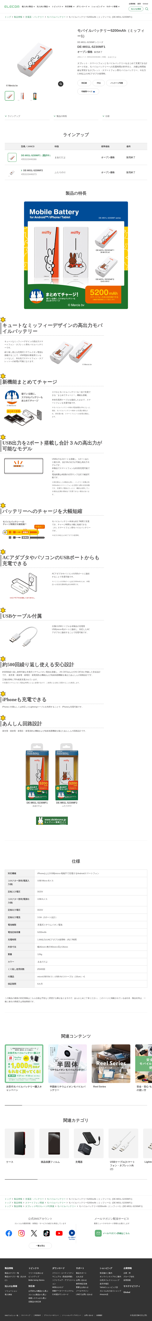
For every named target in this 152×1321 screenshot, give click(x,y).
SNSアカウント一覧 (11, 1315)
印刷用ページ (86, 91)
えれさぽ (79, 1277)
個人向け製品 (27, 6)
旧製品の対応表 (34, 1302)
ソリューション (11, 1291)
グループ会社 (129, 1277)
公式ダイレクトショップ (109, 1280)
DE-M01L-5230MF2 (33, 170)
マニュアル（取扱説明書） (63, 1277)
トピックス (56, 6)
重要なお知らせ (82, 1287)
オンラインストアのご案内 (110, 1277)
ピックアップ (33, 1277)
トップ (8, 17)
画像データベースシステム (63, 1291)
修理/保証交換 (81, 1284)
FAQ (98, 83)
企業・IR (127, 1273)
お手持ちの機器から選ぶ (38, 1291)
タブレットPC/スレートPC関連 (39, 1206)
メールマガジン (82, 1291)
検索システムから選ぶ (37, 1298)
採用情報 (127, 1280)
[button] (33, 1268)
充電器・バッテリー (34, 17)
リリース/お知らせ (35, 1273)
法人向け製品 (42, 6)
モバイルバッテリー (56, 17)
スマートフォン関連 (34, 1202)
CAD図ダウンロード (60, 1294)
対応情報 (68, 6)
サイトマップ (25, 1315)
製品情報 (18, 17)
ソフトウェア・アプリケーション (63, 1282)
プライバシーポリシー (51, 1315)
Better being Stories (36, 1280)
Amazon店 (104, 1294)
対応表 (84, 83)
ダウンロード (81, 6)
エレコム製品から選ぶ (37, 1295)
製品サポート (81, 1273)
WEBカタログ (57, 1287)
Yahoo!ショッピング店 (109, 1287)
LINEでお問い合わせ (84, 1294)
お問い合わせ (81, 1280)
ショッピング (96, 6)
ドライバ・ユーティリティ (63, 1273)
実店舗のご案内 (106, 1273)
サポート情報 (111, 6)
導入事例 (8, 1295)
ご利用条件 (37, 1315)
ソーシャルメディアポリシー (71, 1315)
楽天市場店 (104, 1284)
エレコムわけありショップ (110, 1291)
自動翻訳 (99, 1315)
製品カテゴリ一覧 (12, 1273)
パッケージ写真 (116, 83)
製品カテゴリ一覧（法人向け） (15, 1278)
